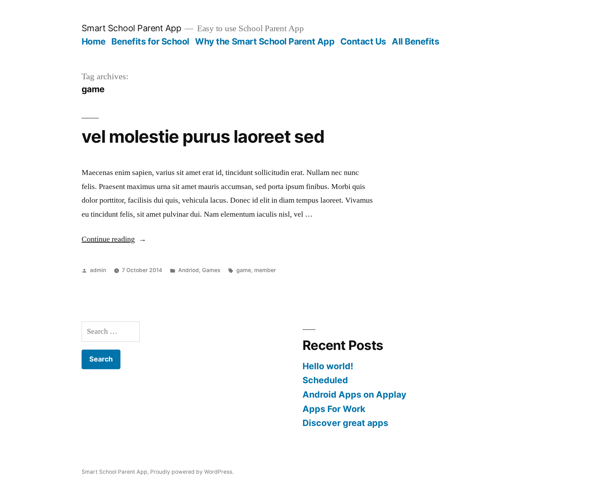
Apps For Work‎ (333, 409)
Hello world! (327, 366)
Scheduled (325, 380)
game (243, 270)
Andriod (188, 270)
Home (94, 41)
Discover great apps (345, 423)
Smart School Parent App (131, 28)
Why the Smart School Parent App (264, 41)
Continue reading (114, 239)
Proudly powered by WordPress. (192, 471)
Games (211, 270)
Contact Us (363, 41)
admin (98, 270)
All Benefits (415, 41)
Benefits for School (150, 41)
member (265, 270)
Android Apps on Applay (354, 394)
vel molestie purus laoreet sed (203, 136)
